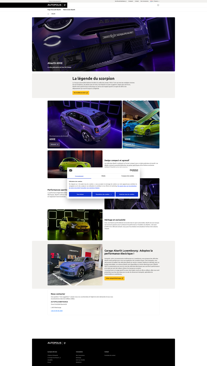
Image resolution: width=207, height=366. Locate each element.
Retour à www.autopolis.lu (55, 1)
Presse (49, 362)
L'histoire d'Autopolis (53, 355)
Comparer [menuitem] (130, 1)
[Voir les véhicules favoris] (158, 5)
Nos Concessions (80, 355)
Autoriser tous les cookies (126, 194)
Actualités (50, 360)
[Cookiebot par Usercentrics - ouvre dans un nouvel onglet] (131, 170)
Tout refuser (80, 194)
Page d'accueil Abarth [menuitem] (54, 9)
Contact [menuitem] (137, 1)
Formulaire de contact (109, 355)
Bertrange (78, 357)
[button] (158, 5)
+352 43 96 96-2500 (57, 311)
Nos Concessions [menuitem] (144, 1)
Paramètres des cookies (102, 194)
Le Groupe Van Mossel (53, 357)
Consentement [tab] (79, 176)
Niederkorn (79, 362)
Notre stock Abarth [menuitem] (69, 9)
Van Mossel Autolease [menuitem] (120, 1)
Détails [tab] (104, 176)
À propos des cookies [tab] (128, 176)
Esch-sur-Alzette (80, 360)
